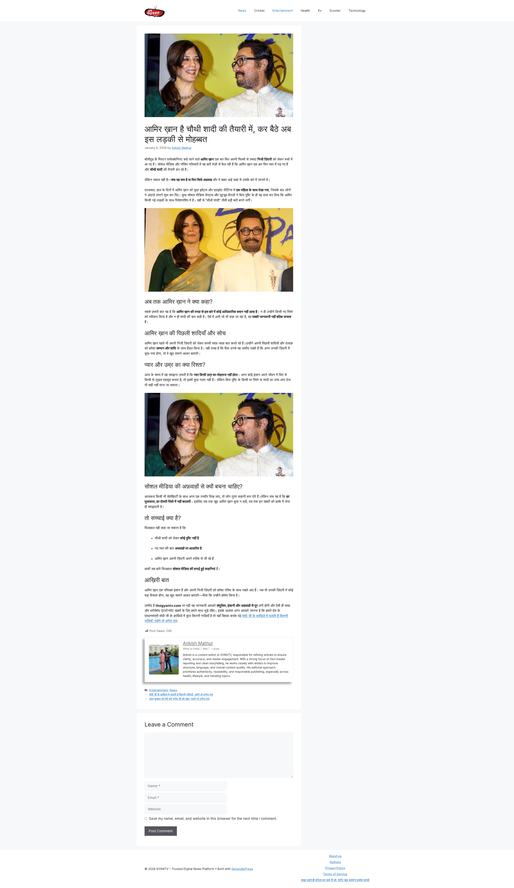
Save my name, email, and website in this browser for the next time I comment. (213, 818)
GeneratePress (242, 869)
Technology (357, 10)
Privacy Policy (335, 868)
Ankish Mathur (198, 643)
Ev (319, 10)
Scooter (335, 10)
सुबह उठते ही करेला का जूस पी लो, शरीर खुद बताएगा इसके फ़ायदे (335, 880)
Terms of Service (335, 874)
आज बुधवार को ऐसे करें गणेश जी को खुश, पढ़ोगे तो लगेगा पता (179, 698)
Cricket (259, 10)
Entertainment (282, 10)
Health (305, 10)
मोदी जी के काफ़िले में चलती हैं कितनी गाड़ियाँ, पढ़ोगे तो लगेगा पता (181, 694)
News (242, 10)
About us (335, 856)
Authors (335, 862)
